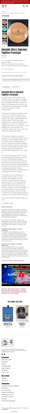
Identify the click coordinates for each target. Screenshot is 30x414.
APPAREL (5, 370)
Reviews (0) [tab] (15, 87)
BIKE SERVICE (6, 368)
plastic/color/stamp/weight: (13, 76)
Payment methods (8, 392)
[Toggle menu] (26, 6)
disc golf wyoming (13, 288)
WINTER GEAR (6, 360)
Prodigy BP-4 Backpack (22, 324)
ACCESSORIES (6, 366)
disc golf (4, 288)
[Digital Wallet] (16, 411)
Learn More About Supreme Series (13, 260)
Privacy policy (6, 390)
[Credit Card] (12, 411)
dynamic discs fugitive (13, 290)
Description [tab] (6, 87)
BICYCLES (5, 362)
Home (3, 11)
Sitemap (4, 398)
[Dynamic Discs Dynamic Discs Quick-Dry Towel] (8, 313)
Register (4, 378)
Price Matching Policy (8, 401)
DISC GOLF (5, 372)
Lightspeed (5, 409)
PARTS (4, 364)
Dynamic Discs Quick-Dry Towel (7, 324)
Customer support (8, 396)
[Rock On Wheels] (4, 6)
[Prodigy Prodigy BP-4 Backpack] (22, 313)
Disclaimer (5, 388)
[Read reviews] (7, 69)
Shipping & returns (8, 394)
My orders (5, 380)
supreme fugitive (13, 293)
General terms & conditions (10, 386)
